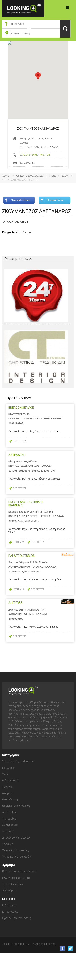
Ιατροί (64, 175)
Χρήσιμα (8, 865)
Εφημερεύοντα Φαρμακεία (19, 871)
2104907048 (15, 521)
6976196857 (31, 470)
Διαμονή (7, 831)
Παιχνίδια (8, 767)
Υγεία (52, 175)
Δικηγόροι (8, 890)
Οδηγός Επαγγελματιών (29, 175)
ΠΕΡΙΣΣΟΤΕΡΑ (19, 441)
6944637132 (42, 154)
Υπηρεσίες (9, 818)
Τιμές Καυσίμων (12, 884)
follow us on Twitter (70, 948)
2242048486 (27, 154)
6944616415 (31, 521)
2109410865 (15, 423)
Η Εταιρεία (9, 905)
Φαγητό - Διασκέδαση (16, 805)
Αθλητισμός (10, 824)
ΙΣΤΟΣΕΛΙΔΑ (18, 542)
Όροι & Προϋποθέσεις (16, 918)
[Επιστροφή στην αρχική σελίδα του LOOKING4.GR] (23, 8)
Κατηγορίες (67, 7)
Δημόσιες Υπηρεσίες (16, 837)
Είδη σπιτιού (10, 780)
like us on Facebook (61, 948)
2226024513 (15, 571)
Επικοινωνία (10, 911)
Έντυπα (7, 786)
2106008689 (15, 618)
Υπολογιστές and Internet (18, 761)
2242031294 (48, 470)
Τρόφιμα (7, 844)
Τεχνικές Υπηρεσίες (15, 850)
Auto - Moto (9, 812)
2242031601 (15, 470)
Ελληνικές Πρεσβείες (16, 877)
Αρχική (6, 175)
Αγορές (7, 793)
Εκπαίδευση (10, 799)
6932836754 (31, 571)
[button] (38, 76)
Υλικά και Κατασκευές (16, 856)
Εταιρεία (8, 899)
